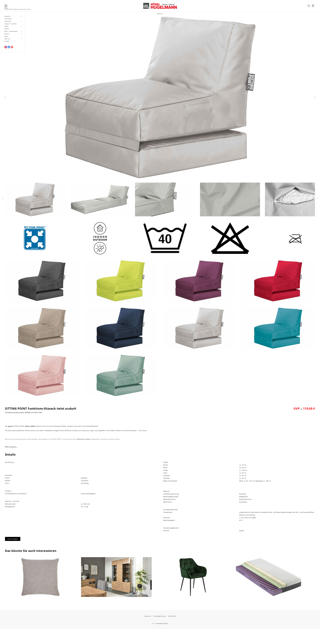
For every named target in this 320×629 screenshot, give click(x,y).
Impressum (147, 616)
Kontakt (6, 41)
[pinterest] (12, 48)
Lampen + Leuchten (10, 24)
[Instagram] (5, 48)
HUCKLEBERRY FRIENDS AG (162, 623)
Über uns (7, 39)
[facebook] (9, 48)
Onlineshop (8, 19)
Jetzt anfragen (13, 539)
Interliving (7, 21)
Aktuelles (7, 16)
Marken (6, 34)
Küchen (6, 29)
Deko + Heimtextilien (11, 31)
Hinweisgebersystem (159, 616)
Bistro (6, 36)
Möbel (6, 8)
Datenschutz (172, 616)
